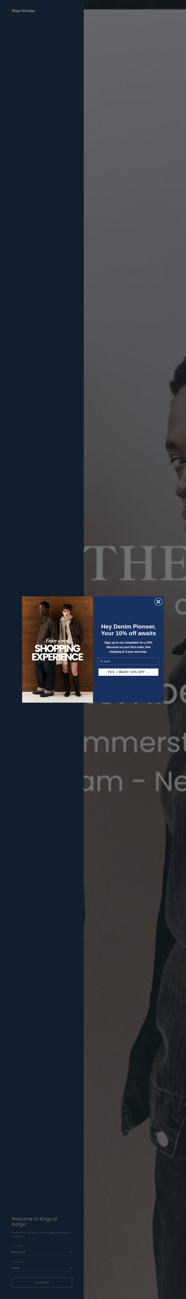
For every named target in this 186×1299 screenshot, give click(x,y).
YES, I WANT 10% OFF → (128, 672)
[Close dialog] (158, 601)
